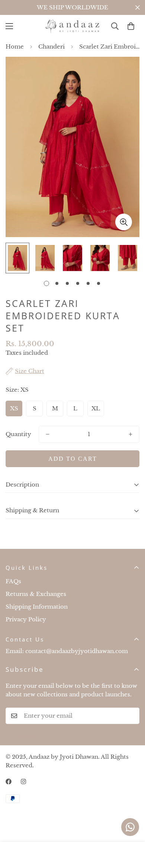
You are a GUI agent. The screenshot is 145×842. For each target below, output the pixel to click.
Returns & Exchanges (36, 593)
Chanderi (51, 46)
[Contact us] (130, 827)
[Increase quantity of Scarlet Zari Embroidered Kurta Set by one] (130, 434)
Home (15, 46)
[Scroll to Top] (131, 802)
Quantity (18, 434)
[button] (130, 26)
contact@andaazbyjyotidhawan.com (76, 651)
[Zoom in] (123, 222)
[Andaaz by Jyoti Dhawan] (72, 26)
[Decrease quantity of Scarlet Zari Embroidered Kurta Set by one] (47, 434)
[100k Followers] (23, 781)
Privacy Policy (26, 619)
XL (95, 408)
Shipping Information (37, 606)
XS (14, 408)
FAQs (13, 581)
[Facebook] (9, 781)
